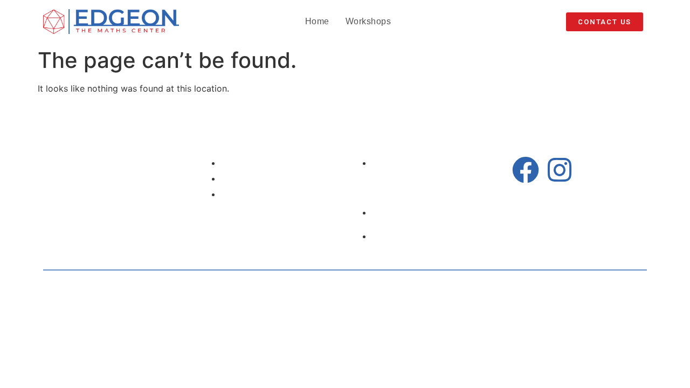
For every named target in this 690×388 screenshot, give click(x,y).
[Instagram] (559, 169)
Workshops (368, 21)
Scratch (520, 287)
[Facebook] (525, 169)
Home (317, 21)
